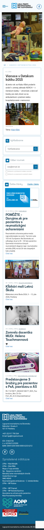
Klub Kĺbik (15, 130)
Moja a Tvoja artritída (10, 469)
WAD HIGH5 (6, 478)
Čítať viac (9, 254)
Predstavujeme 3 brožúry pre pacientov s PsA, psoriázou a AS (22, 383)
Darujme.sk (23, 211)
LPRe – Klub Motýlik (9, 464)
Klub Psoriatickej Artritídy (12, 496)
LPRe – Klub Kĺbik (9, 466)
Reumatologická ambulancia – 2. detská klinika (20, 481)
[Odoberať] (35, 167)
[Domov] (22, 5)
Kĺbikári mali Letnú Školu (19, 288)
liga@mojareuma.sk (15, 436)
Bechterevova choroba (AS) (27, 376)
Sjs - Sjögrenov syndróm (11, 471)
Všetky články (33, 184)
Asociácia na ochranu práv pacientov (16, 493)
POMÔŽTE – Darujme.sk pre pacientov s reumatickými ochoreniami (17, 222)
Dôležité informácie (25, 283)
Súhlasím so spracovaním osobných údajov (20, 174)
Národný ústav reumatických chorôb (16, 474)
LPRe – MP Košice (9, 483)
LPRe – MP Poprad (9, 488)
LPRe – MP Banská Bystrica (13, 491)
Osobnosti (22, 329)
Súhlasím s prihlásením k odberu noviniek (19, 171)
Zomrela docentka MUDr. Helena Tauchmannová (19, 336)
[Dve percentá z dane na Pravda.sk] (23, 513)
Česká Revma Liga (9, 476)
